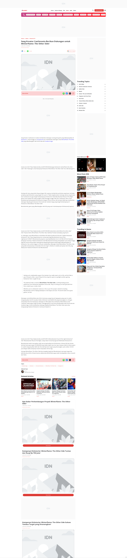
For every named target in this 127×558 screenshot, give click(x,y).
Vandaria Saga (49, 141)
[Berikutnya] (75, 384)
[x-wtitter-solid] (70, 93)
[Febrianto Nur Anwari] (22, 371)
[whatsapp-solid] (64, 93)
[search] (93, 10)
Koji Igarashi (40, 139)
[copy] (73, 93)
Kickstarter (24, 139)
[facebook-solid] (67, 93)
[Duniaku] (24, 10)
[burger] (105, 10)
